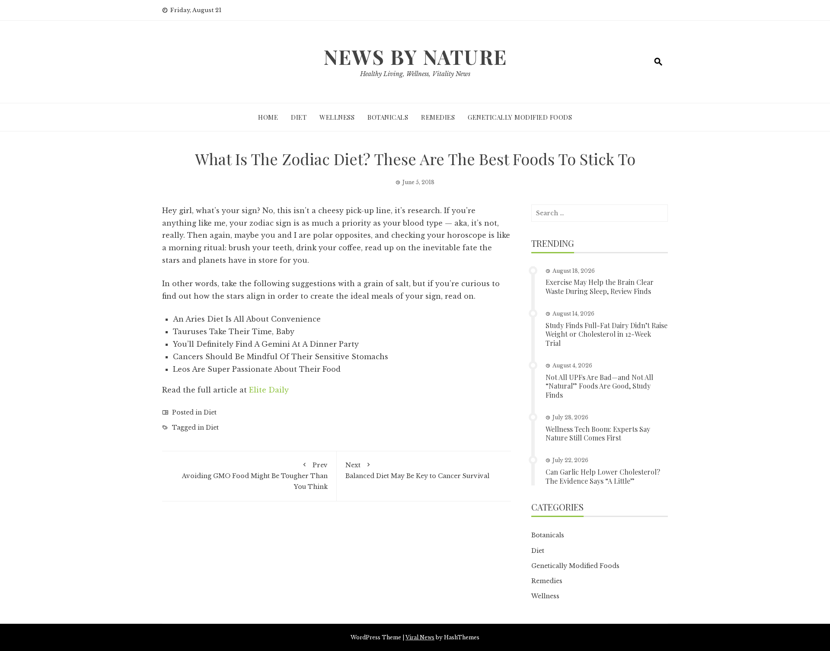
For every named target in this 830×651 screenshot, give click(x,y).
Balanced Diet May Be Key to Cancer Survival (417, 470)
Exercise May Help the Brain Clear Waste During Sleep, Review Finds (600, 287)
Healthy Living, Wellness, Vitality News (415, 74)
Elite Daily (269, 390)
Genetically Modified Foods (520, 117)
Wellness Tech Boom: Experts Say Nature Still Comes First (598, 433)
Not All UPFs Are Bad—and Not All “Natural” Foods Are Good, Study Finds (599, 386)
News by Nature (415, 56)
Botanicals (387, 117)
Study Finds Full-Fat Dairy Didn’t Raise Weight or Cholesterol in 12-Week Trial (606, 334)
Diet (298, 117)
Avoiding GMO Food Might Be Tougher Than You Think (255, 476)
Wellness (336, 117)
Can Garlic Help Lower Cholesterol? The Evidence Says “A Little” (603, 476)
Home (268, 117)
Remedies (438, 117)
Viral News (419, 637)
